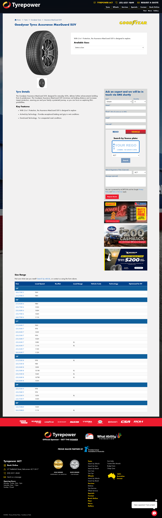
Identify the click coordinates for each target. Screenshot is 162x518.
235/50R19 (20, 392)
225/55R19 (20, 389)
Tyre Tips (91, 473)
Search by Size (93, 466)
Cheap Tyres (111, 468)
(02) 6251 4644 (126, 2)
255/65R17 (20, 349)
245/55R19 (20, 399)
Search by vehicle (43, 279)
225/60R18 (20, 367)
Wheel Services (93, 491)
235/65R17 (20, 342)
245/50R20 (20, 407)
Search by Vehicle (93, 464)
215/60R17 (20, 325)
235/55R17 (20, 335)
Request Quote (112, 197)
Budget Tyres (111, 466)
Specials (134, 7)
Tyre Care (91, 471)
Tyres (108, 7)
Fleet (145, 11)
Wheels (116, 7)
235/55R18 (20, 374)
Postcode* (108, 124)
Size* (107, 99)
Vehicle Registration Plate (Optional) (117, 170)
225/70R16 (20, 307)
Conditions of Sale (26, 515)
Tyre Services (92, 488)
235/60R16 (20, 311)
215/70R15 (20, 296)
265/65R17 (20, 352)
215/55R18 (20, 360)
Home (18, 20)
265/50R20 (20, 410)
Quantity (136, 99)
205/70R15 (20, 292)
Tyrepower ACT (105, 2)
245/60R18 (20, 381)
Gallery (156, 11)
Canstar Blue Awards (113, 464)
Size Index (110, 461)
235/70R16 (20, 314)
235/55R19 (20, 396)
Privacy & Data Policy (14, 515)
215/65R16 (20, 304)
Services (125, 7)
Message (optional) (111, 176)
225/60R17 (20, 329)
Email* (107, 118)
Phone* (116, 112)
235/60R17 (20, 339)
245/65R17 (20, 346)
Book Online (154, 7)
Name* (107, 105)
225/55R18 (20, 364)
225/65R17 (20, 332)
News (150, 11)
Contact (143, 7)
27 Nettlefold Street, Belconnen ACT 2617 (22, 469)
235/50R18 (20, 371)
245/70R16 (20, 317)
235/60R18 (20, 377)
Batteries (90, 486)
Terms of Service (117, 192)
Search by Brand (93, 469)
